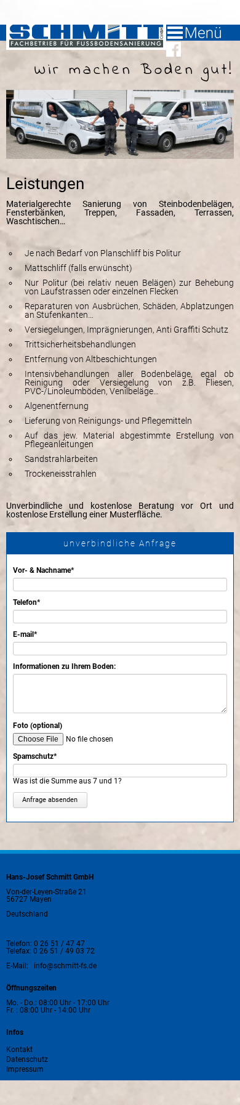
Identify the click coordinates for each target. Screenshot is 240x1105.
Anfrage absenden (50, 800)
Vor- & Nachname (43, 570)
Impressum (25, 1069)
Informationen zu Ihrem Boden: (64, 666)
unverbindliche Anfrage (120, 543)
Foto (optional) (37, 725)
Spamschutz (35, 756)
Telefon (29, 602)
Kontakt (19, 1049)
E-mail (29, 634)
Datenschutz (27, 1059)
